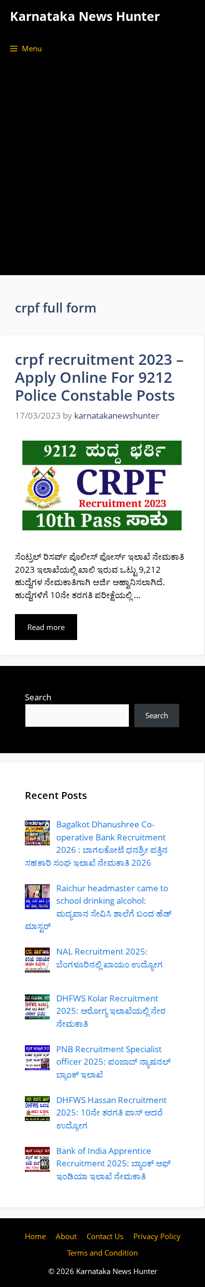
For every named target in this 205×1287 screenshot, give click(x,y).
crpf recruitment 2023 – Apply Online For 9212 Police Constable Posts (99, 377)
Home (35, 1236)
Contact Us (105, 1236)
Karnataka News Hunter (85, 15)
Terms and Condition (102, 1253)
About (66, 1236)
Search (38, 697)
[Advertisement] (102, 172)
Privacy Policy (157, 1236)
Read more (46, 627)
